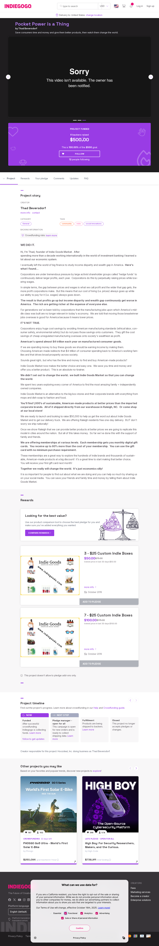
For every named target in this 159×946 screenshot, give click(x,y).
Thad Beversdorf (27, 28)
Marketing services (140, 892)
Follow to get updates (33, 739)
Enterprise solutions (141, 900)
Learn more (35, 733)
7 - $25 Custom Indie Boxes (108, 615)
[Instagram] (24, 900)
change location (94, 15)
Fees (133, 888)
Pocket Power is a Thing (42, 24)
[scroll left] (8, 77)
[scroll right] (150, 77)
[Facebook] (9, 900)
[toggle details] (76, 863)
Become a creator (140, 896)
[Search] (61, 6)
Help (95, 707)
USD (102, 6)
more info (25, 212)
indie (79, 224)
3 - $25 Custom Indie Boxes (108, 553)
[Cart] (123, 6)
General (26, 224)
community (67, 224)
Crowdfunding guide (114, 707)
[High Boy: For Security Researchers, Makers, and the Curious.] (110, 804)
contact (36, 212)
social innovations (94, 224)
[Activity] (131, 6)
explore (97, 771)
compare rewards (39, 533)
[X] (14, 900)
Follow (79, 153)
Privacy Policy (15, 936)
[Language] (116, 6)
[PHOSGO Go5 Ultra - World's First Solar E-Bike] (48, 804)
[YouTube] (19, 900)
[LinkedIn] (28, 900)
